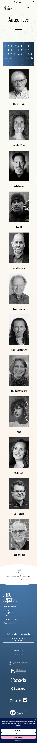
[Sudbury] (18, 689)
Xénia (19, 431)
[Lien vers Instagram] (17, 2)
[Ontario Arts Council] (18, 671)
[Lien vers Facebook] (14, 2)
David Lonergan (19, 308)
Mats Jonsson (19, 185)
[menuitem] (33, 1)
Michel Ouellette (19, 267)
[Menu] (31, 8)
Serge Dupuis (19, 513)
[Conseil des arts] (18, 663)
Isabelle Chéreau (19, 144)
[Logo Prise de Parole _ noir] (15, 8)
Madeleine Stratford (19, 390)
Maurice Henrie (19, 104)
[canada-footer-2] (18, 680)
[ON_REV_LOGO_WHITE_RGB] (18, 700)
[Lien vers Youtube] (19, 2)
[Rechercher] (27, 8)
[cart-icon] (33, 1)
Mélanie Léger (19, 472)
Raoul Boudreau (19, 554)
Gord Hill (19, 226)
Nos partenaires (18, 654)
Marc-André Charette (19, 349)
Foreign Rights (18, 650)
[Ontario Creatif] (18, 712)
